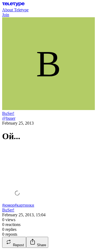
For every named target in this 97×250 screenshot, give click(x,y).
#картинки (24, 205)
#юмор (8, 205)
